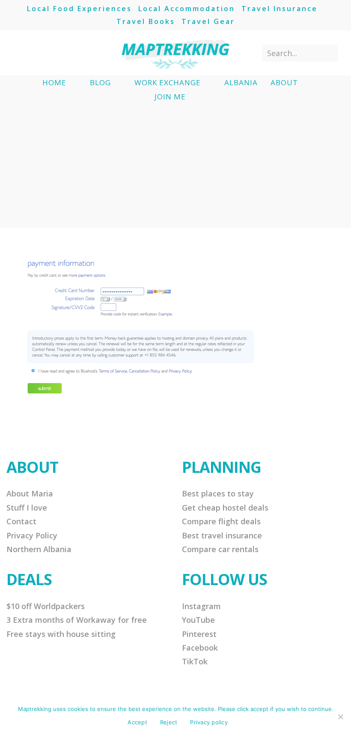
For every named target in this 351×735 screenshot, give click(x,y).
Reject (169, 722)
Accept (137, 722)
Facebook (200, 647)
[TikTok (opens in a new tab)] (76, 53)
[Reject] (340, 716)
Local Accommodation (186, 8)
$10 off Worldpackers (45, 606)
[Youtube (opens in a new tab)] (62, 53)
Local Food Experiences (79, 8)
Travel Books (145, 21)
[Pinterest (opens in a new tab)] (34, 53)
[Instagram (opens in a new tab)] (48, 53)
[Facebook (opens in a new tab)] (20, 53)
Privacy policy (209, 722)
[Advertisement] (175, 168)
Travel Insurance (279, 8)
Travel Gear (208, 21)
